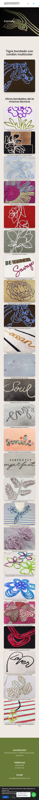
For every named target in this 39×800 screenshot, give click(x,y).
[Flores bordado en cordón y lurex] (19, 514)
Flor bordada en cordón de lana (19, 205)
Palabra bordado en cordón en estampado (19, 353)
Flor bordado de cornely (19, 600)
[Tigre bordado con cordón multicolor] (19, 316)
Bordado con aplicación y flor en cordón (19, 155)
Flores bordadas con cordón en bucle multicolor (19, 576)
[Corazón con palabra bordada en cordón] (19, 662)
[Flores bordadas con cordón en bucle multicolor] (19, 563)
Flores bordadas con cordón (19, 229)
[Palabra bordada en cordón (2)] (19, 390)
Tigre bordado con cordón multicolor (19, 328)
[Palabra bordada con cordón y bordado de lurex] (19, 464)
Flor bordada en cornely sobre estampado (19, 625)
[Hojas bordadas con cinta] (19, 489)
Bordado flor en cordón (20, 254)
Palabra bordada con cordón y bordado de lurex (19, 477)
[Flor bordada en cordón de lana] (19, 192)
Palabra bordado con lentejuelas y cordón (19, 279)
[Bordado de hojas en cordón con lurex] (19, 687)
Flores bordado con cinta (19, 551)
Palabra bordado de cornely (19, 378)
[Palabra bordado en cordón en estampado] (19, 340)
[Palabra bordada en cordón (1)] (19, 415)
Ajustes (14, 797)
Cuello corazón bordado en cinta (19, 650)
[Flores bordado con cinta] (19, 538)
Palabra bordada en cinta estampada (19, 452)
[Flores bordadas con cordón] (19, 217)
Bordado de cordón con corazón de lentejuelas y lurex (19, 725)
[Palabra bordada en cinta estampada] (19, 439)
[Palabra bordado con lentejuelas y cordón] (19, 266)
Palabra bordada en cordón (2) (19, 403)
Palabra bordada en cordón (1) (19, 427)
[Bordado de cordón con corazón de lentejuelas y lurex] (19, 711)
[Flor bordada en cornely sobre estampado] (19, 612)
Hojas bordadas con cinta (19, 502)
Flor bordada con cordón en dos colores (19, 130)
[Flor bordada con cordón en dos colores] (19, 118)
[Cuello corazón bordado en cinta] (19, 637)
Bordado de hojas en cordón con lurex (19, 699)
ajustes (16, 793)
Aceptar (5, 797)
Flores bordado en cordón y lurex (19, 526)
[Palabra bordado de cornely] (19, 365)
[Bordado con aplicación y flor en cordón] (19, 142)
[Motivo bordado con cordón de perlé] (19, 167)
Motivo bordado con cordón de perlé (19, 180)
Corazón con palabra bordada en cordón (19, 675)
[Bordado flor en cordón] (19, 241)
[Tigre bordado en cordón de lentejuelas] (19, 291)
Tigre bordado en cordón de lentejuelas (19, 304)
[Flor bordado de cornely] (19, 588)
